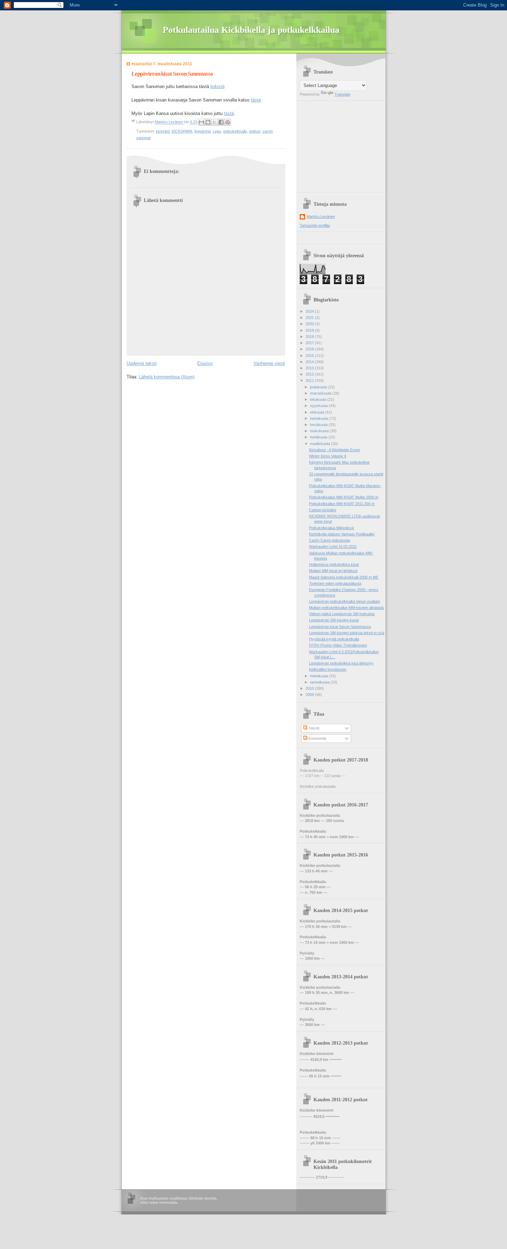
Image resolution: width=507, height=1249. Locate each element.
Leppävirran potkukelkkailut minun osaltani (344, 601)
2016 (310, 349)
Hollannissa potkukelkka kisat (334, 564)
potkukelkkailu (235, 131)
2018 (310, 337)
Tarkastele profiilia (315, 225)
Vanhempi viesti (269, 363)
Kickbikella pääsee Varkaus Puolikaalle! (342, 534)
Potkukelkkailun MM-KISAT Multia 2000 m (343, 497)
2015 (310, 356)
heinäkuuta (319, 418)
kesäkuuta (319, 425)
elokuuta (317, 412)
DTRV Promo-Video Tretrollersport (338, 645)
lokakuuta (318, 399)
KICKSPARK (182, 131)
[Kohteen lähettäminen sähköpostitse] (201, 122)
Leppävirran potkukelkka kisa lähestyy (341, 663)
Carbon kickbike (322, 510)
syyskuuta (319, 406)
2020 (310, 324)
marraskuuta (321, 393)
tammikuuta (320, 682)
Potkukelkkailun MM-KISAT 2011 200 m (342, 504)
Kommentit (316, 738)
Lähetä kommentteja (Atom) (167, 376)
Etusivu (204, 363)
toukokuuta (320, 431)
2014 (310, 362)
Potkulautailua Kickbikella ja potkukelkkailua (251, 30)
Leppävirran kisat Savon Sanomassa (340, 626)
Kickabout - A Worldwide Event (334, 450)
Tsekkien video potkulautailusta (335, 583)
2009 (310, 695)
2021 (310, 318)
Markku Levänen (321, 216)
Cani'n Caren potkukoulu (329, 540)
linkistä (217, 86)
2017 (310, 343)
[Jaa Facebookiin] (221, 122)
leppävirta (203, 131)
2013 (310, 368)
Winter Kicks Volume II (327, 456)
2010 (310, 688)
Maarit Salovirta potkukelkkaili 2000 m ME (343, 577)
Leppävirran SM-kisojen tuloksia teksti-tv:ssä (346, 633)
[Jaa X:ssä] (214, 122)
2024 (310, 311)
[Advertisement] (343, 144)
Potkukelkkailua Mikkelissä (331, 528)
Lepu (217, 131)
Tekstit (313, 728)
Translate (342, 94)
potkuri (254, 131)
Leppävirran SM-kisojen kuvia (334, 620)
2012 (310, 374)
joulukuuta (319, 387)
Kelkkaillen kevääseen (327, 669)
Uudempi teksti (142, 363)
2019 (310, 330)
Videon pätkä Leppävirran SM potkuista (342, 614)
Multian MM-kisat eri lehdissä (333, 571)
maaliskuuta (320, 444)
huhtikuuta (319, 437)
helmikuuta (319, 676)
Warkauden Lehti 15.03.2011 (333, 546)
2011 (310, 380)
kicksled (163, 131)
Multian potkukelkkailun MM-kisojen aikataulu (346, 608)
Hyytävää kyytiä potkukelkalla (334, 639)
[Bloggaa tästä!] (208, 122)
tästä (256, 100)
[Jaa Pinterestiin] (227, 122)
